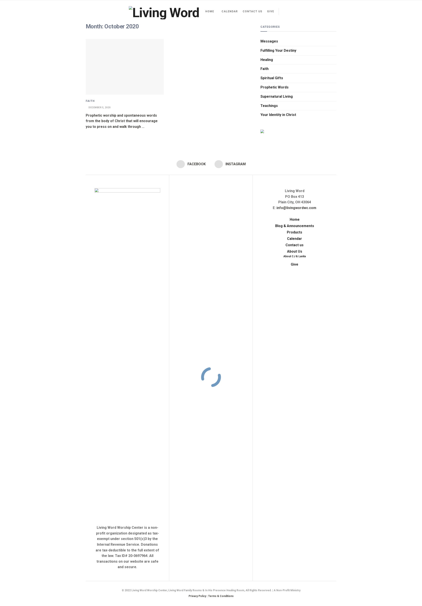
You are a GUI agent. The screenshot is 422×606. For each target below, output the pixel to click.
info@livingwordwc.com (296, 208)
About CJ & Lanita (294, 256)
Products (294, 232)
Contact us (252, 11)
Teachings (269, 106)
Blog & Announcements (294, 226)
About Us (294, 251)
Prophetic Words (274, 87)
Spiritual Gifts (271, 78)
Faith (90, 101)
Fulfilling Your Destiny (278, 50)
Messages (269, 41)
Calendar (230, 11)
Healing (266, 60)
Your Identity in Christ (278, 115)
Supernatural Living (276, 96)
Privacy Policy (197, 596)
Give (270, 11)
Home (209, 11)
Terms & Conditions (221, 596)
